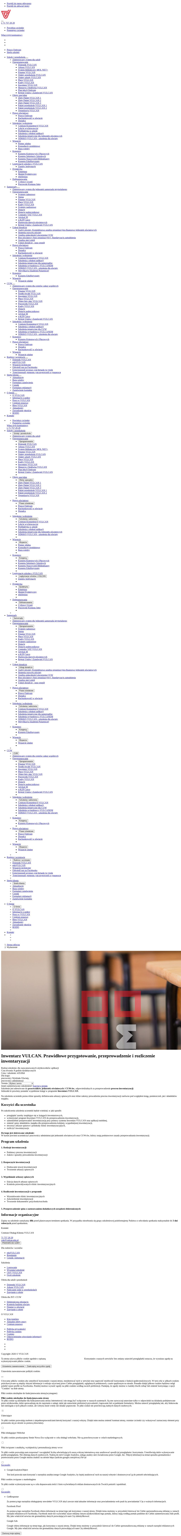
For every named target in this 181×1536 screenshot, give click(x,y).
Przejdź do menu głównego (19, 3)
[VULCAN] (14, 18)
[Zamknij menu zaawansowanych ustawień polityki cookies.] (2, 1376)
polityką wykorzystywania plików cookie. (65, 1358)
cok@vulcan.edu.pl (10, 1240)
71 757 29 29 (8, 23)
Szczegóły (5, 1465)
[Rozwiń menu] (2, 21)
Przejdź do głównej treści (18, 6)
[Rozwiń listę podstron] (27, 57)
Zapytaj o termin (40, 1086)
